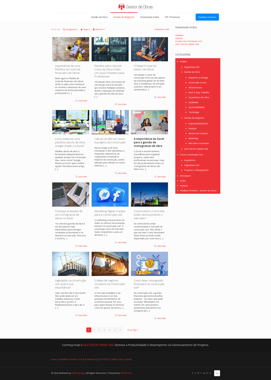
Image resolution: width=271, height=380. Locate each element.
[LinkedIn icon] (204, 373)
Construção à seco (197, 82)
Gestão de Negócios (194, 117)
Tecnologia (193, 112)
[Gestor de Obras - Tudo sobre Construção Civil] (135, 6)
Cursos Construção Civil (191, 154)
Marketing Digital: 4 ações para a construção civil (109, 212)
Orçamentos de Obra (198, 97)
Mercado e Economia (198, 143)
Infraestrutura (195, 87)
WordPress (126, 373)
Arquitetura (189, 160)
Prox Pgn (131, 329)
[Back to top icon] (217, 373)
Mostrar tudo (162, 29)
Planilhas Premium (207, 17)
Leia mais (82, 100)
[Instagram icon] (210, 373)
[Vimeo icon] (198, 373)
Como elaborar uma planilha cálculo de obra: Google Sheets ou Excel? (70, 142)
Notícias (184, 185)
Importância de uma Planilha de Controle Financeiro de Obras (67, 69)
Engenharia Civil (191, 67)
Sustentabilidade (196, 107)
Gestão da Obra (192, 71)
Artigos (183, 61)
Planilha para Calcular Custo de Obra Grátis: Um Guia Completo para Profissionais (109, 71)
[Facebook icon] (192, 373)
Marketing (193, 138)
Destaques (185, 175)
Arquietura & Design (198, 77)
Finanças (192, 128)
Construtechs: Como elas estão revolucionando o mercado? (149, 214)
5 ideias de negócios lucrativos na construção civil (109, 284)
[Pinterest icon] (207, 373)
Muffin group (78, 373)
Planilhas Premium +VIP (71, 359)
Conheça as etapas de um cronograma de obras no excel (68, 214)
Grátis (183, 180)
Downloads (90, 359)
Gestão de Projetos (198, 133)
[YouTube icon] (201, 373)
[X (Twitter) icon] (195, 373)
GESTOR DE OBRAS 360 (196, 148)
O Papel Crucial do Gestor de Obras (145, 67)
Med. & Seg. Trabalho (198, 92)
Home (54, 359)
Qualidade (193, 102)
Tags (85, 29)
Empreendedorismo (198, 123)
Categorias (70, 29)
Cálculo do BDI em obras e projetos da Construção (110, 140)
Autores (99, 29)
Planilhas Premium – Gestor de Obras (198, 190)
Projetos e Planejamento (196, 170)
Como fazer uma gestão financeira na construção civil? (149, 284)
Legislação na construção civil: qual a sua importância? (70, 284)
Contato (128, 359)
